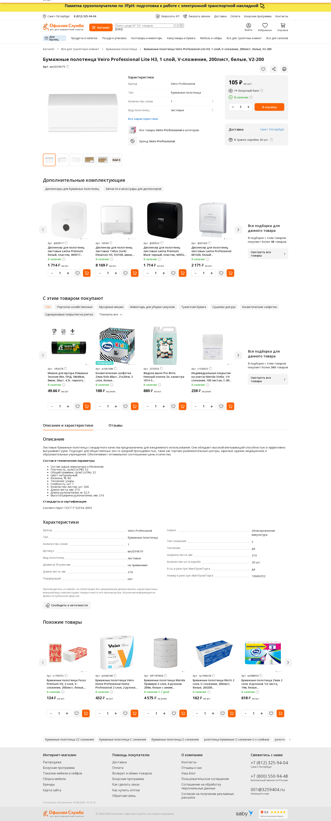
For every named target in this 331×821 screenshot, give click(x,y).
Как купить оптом (126, 790)
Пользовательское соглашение (205, 779)
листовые (177, 110)
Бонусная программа (257, 16)
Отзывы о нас (191, 768)
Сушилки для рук (224, 307)
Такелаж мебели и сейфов (62, 773)
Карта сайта (52, 790)
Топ (47, 307)
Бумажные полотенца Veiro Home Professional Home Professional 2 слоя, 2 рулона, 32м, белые (115, 685)
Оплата (235, 16)
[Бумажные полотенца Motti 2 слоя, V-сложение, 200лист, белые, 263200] (214, 653)
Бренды (49, 784)
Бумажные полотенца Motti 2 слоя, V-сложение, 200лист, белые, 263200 (213, 683)
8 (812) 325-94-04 (85, 16)
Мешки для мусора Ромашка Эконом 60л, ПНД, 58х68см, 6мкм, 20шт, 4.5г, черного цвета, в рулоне (68, 378)
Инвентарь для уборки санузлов (152, 307)
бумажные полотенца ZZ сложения (69, 739)
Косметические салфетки (259, 307)
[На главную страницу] (63, 29)
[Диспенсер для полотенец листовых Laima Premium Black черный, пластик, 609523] (165, 220)
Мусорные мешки (111, 307)
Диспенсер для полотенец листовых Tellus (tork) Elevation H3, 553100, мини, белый (114, 253)
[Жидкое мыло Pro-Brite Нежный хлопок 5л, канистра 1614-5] (165, 346)
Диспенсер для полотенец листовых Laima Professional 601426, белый (211, 251)
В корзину (269, 107)
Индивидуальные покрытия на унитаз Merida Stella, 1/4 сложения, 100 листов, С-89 (211, 376)
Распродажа (52, 762)
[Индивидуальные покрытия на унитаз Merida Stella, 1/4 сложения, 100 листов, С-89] (213, 346)
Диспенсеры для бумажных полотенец (72, 189)
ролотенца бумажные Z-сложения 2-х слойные (236, 739)
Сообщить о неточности (69, 605)
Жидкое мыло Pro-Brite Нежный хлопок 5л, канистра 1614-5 (163, 376)
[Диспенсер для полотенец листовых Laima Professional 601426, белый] (213, 220)
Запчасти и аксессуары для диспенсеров (133, 189)
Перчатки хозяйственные (75, 307)
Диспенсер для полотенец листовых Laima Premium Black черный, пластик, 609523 (164, 251)
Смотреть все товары (261, 253)
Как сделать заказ (125, 784)
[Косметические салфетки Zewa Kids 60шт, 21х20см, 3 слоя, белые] (117, 346)
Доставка (220, 16)
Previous (41, 739)
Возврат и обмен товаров (132, 773)
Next (290, 739)
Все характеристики (143, 119)
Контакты (281, 16)
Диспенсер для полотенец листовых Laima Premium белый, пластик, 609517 (66, 251)
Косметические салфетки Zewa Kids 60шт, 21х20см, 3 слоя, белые (114, 376)
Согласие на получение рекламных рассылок (207, 796)
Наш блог (188, 773)
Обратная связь (124, 796)
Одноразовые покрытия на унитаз (69, 314)
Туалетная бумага (193, 307)
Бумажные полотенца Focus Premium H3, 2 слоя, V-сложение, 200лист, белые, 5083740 (66, 685)
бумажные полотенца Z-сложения (175, 739)
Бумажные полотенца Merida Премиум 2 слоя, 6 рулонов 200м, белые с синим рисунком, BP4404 (164, 685)
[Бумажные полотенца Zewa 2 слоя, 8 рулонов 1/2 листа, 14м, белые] (263, 653)
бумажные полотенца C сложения (122, 739)
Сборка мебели (54, 779)
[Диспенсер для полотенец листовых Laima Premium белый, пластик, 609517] (69, 220)
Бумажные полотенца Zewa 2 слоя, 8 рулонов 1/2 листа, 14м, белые (261, 683)
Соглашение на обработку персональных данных (201, 786)
